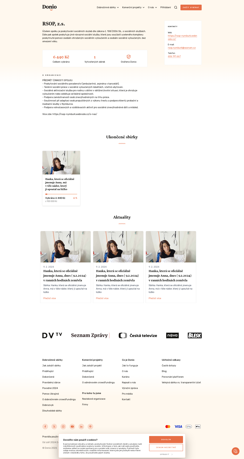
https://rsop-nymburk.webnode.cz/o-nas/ (75, 114)
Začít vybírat (191, 7)
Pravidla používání (52, 436)
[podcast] (90, 426)
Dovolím (166, 440)
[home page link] (49, 7)
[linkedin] (81, 426)
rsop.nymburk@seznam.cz (182, 47)
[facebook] (45, 426)
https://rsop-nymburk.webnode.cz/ (182, 37)
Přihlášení (165, 7)
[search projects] (175, 7)
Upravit (164, 454)
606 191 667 (174, 56)
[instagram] (63, 426)
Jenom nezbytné (166, 447)
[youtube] (72, 426)
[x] (54, 426)
